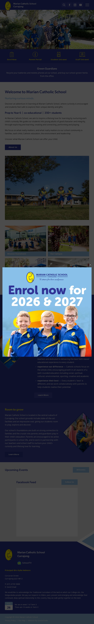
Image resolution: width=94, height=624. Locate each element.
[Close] (90, 265)
